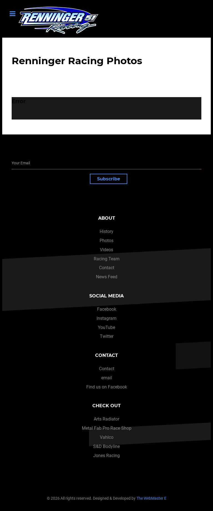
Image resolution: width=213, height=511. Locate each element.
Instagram (106, 318)
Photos (106, 240)
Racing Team (107, 258)
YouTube (106, 327)
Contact (106, 267)
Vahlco (106, 437)
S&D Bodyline (106, 446)
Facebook (106, 309)
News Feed (106, 276)
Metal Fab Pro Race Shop (106, 428)
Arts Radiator (106, 419)
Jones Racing (106, 455)
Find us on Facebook (106, 387)
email (106, 377)
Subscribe (108, 178)
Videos (106, 249)
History (106, 231)
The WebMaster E (151, 498)
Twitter (106, 336)
